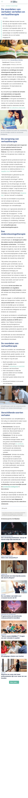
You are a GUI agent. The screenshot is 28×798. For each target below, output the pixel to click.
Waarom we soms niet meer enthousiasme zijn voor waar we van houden (14, 676)
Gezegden (3, 634)
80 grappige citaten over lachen (12, 656)
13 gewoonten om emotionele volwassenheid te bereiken (11, 617)
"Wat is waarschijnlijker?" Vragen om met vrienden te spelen (13, 637)
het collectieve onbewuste (17, 107)
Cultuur (3, 5)
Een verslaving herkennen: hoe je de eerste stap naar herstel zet (13, 538)
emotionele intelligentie (10, 486)
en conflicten (19, 444)
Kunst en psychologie (7, 556)
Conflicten (4, 574)
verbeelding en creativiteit (16, 366)
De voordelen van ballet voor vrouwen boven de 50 (11, 597)
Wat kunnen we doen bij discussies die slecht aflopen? (13, 577)
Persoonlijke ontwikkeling (8, 614)
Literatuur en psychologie (12, 5)
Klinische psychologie (7, 536)
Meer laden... (14, 682)
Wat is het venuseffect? (9, 558)
